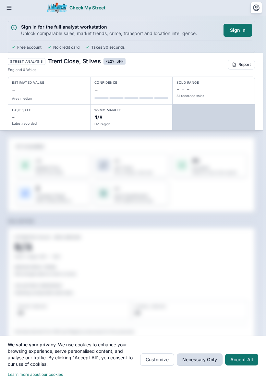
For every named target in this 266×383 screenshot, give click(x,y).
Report (244, 64)
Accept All (241, 359)
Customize (157, 359)
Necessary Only (199, 359)
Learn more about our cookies (35, 374)
